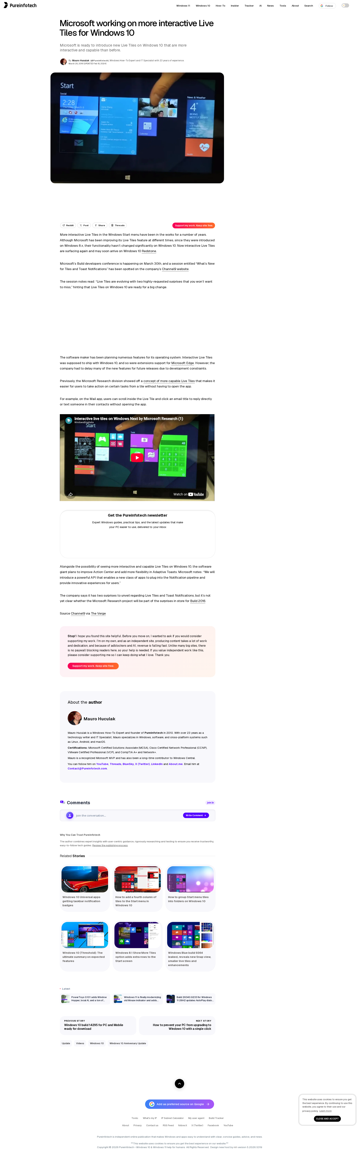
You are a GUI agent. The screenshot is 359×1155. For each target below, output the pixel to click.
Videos (80, 1043)
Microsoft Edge (182, 363)
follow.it (182, 1125)
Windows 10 (203, 5)
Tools (283, 5)
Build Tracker (216, 1118)
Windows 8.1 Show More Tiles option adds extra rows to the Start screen (135, 957)
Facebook (213, 1125)
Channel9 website (175, 269)
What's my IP (150, 1118)
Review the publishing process (110, 845)
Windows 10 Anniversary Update (128, 1043)
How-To (220, 5)
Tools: (134, 1118)
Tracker (249, 5)
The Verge (98, 613)
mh (235, 1147)
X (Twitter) (197, 1125)
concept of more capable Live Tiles (169, 381)
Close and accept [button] (327, 1118)
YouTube (228, 1125)
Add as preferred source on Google (180, 1104)
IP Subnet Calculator (172, 1118)
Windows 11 (183, 5)
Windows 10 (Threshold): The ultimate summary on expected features (83, 957)
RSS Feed (168, 1125)
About (295, 5)
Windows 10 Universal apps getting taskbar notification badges (81, 901)
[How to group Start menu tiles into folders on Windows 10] (190, 879)
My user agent (196, 1118)
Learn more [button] (325, 1110)
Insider (235, 5)
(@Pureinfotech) (99, 60)
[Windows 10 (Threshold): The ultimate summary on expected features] (85, 935)
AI (260, 5)
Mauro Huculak (80, 60)
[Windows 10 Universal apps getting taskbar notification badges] (85, 879)
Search (308, 5)
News (270, 5)
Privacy (138, 1125)
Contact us (152, 1125)
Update (66, 1043)
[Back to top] (179, 1083)
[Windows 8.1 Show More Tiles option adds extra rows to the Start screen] (137, 935)
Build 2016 (197, 601)
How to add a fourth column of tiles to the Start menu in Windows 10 (136, 901)
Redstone (149, 251)
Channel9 (78, 613)
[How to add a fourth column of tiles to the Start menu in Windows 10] (137, 879)
